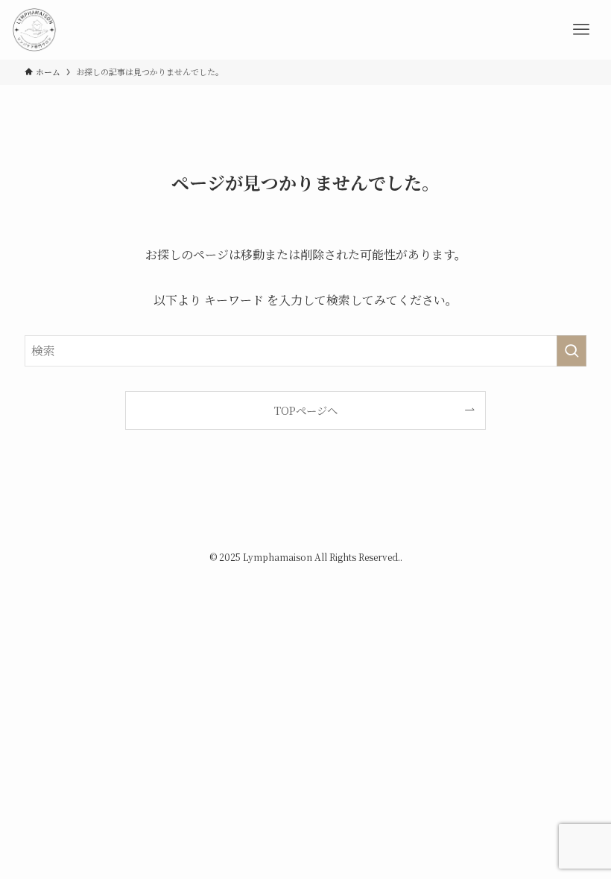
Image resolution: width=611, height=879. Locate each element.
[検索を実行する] (571, 350)
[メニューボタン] (581, 30)
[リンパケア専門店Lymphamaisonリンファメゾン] (34, 30)
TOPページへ (306, 410)
